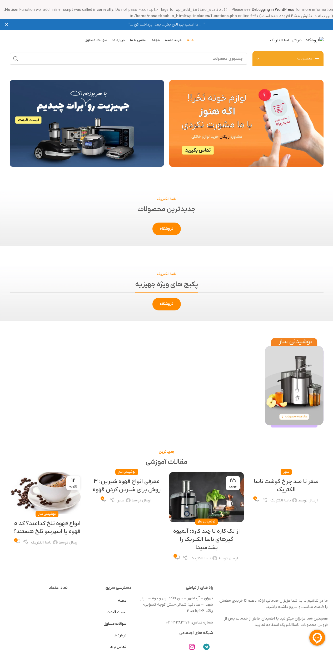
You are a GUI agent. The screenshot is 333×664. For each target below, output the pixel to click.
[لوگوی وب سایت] (297, 40)
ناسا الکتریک (280, 500)
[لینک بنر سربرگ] (166, 24)
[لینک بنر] (246, 123)
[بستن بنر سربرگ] (6, 24)
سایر (286, 472)
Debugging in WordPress (273, 9)
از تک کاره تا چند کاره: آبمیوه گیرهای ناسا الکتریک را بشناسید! (206, 539)
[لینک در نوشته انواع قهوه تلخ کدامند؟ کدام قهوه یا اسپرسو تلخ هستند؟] (47, 493)
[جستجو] (16, 59)
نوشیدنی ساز (206, 522)
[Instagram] (191, 646)
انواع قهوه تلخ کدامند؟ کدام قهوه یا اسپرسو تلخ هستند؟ (47, 528)
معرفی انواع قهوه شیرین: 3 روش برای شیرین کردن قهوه (127, 486)
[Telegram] (206, 646)
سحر (121, 500)
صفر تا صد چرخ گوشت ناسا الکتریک (286, 486)
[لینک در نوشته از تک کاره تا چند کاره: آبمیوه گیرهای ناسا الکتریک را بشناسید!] (206, 497)
